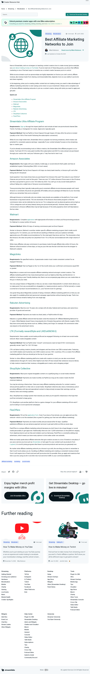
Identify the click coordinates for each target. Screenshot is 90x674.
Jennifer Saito (64, 561)
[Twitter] (9, 472)
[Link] (17, 472)
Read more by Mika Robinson (71, 50)
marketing (17, 461)
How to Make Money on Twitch (62, 547)
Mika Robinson (21, 561)
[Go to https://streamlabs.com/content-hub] (10, 2)
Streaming (11, 9)
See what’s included (54, 24)
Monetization (21, 9)
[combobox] (19, 14)
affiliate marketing (7, 461)
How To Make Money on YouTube (18, 547)
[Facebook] (13, 472)
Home (3, 9)
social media (26, 461)
